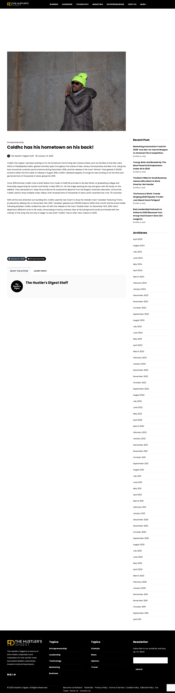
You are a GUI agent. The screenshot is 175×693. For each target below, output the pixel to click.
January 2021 (139, 513)
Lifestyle (132, 4)
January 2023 (139, 363)
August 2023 (138, 320)
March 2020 (138, 575)
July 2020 (137, 550)
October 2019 (139, 606)
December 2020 (140, 519)
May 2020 (137, 563)
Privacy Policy (101, 687)
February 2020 (140, 582)
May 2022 (137, 413)
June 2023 (137, 332)
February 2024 (140, 283)
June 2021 (137, 482)
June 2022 (137, 407)
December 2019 (140, 594)
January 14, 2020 (45, 156)
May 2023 (137, 339)
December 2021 (140, 445)
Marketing (97, 4)
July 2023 (137, 326)
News (93, 654)
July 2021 (137, 476)
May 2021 (137, 488)
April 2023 (137, 345)
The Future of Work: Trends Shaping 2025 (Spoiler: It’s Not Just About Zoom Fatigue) (148, 196)
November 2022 (140, 376)
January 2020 (139, 588)
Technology (82, 4)
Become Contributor (72, 687)
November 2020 (140, 525)
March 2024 (138, 276)
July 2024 (137, 251)
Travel (94, 667)
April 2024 (137, 270)
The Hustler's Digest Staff (22, 156)
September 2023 (141, 314)
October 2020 (139, 532)
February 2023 (140, 357)
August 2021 (138, 469)
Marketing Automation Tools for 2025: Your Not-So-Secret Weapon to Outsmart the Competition (150, 149)
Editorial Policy (147, 687)
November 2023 (140, 301)
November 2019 (140, 600)
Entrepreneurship (115, 4)
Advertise (88, 687)
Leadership (67, 4)
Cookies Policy (132, 687)
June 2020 (138, 557)
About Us (74, 690)
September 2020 (141, 538)
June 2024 (138, 258)
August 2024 (139, 245)
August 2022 (138, 395)
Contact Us (85, 690)
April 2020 (137, 569)
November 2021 (140, 451)
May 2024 (137, 264)
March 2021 (138, 501)
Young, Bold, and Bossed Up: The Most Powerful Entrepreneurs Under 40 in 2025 (149, 165)
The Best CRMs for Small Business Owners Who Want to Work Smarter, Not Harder (150, 181)
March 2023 (138, 351)
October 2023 (139, 307)
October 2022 (139, 382)
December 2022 (140, 370)
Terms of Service (117, 687)
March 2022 (138, 426)
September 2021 (140, 463)
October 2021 (139, 457)
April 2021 (137, 494)
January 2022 (139, 438)
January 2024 (139, 289)
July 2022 (137, 401)
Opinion (95, 661)
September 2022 (141, 388)
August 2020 (139, 544)
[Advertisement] (87, 25)
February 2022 (140, 432)
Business (54, 4)
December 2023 (140, 295)
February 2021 (139, 507)
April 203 (137, 619)
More (142, 4)
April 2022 (137, 420)
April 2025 (137, 239)
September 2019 (140, 613)
